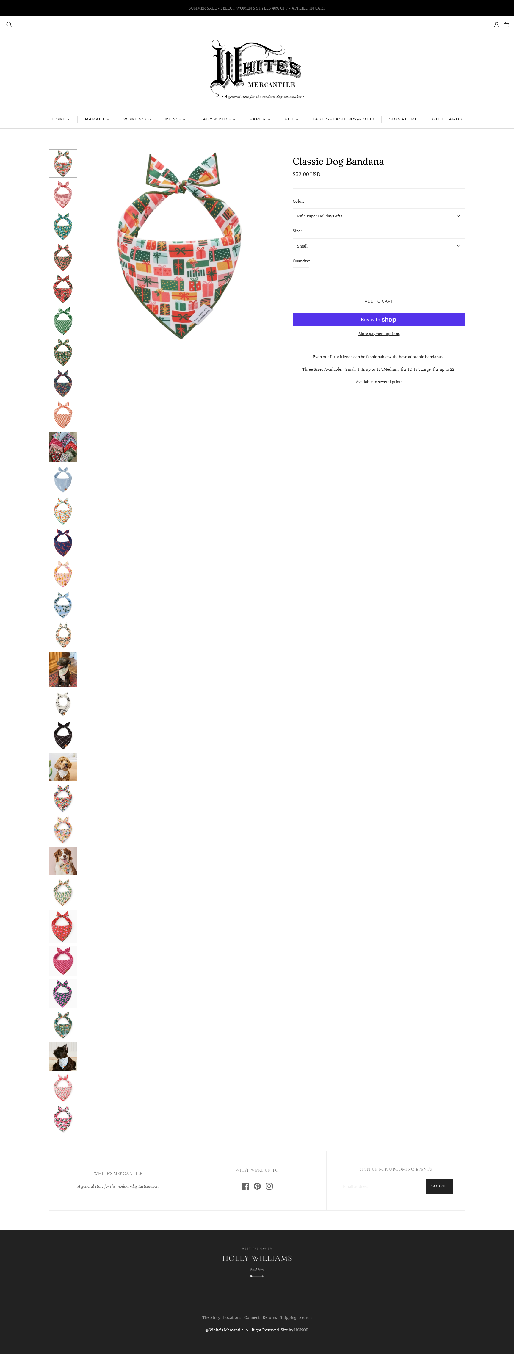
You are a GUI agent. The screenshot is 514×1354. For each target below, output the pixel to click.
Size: (297, 231)
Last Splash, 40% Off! (343, 119)
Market (95, 119)
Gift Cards (447, 119)
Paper (257, 119)
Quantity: (301, 261)
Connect (252, 1317)
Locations (232, 1317)
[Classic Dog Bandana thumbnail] (63, 163)
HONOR (301, 1330)
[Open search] (9, 25)
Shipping (288, 1317)
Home (58, 119)
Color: (298, 201)
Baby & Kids (215, 119)
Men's (173, 119)
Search (305, 1317)
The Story (211, 1317)
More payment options (379, 333)
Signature (403, 119)
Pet (289, 119)
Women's (135, 119)
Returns (270, 1317)
